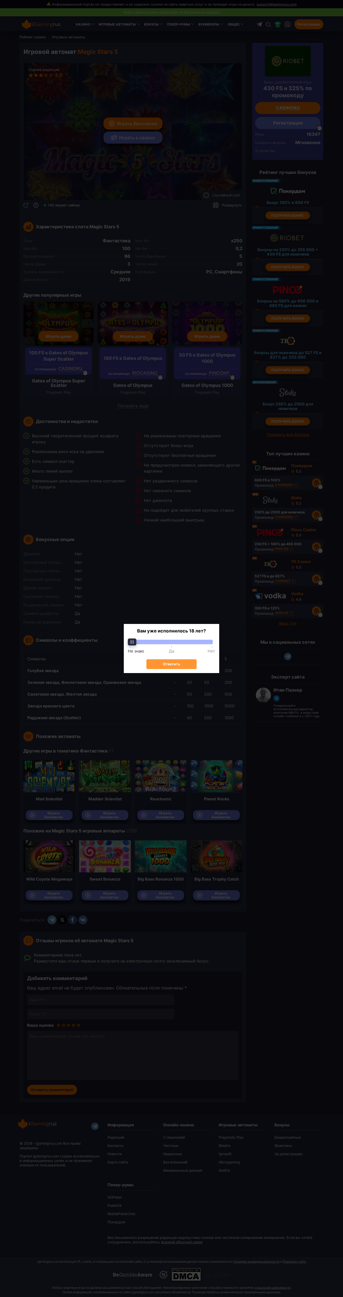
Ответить (171, 664)
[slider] (171, 642)
